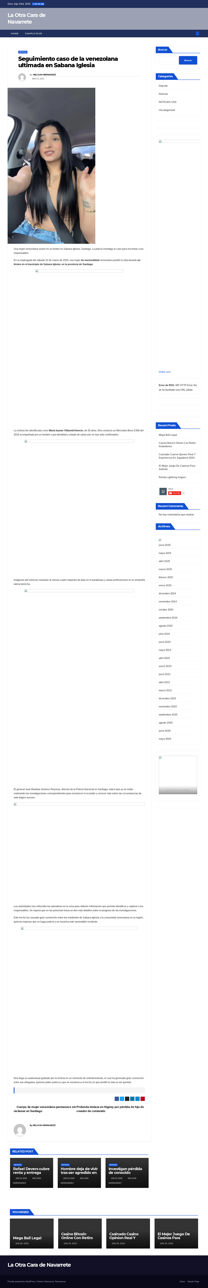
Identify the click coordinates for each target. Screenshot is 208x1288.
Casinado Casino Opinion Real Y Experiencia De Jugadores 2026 (123, 1240)
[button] (192, 33)
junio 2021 (165, 674)
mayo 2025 (165, 553)
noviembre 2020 (168, 706)
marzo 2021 (165, 690)
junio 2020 (165, 730)
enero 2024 (165, 666)
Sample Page (33, 33)
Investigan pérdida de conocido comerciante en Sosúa (125, 1174)
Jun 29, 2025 (22, 1243)
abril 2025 (164, 561)
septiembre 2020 (168, 714)
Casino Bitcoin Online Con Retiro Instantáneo (77, 1238)
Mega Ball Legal (168, 435)
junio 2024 (165, 642)
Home (14, 33)
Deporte (163, 86)
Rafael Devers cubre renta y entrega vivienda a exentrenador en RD (31, 1174)
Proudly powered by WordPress (22, 1281)
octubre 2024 (166, 609)
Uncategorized (167, 110)
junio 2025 (165, 545)
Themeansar (60, 1281)
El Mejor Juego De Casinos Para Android (174, 1238)
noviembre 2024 (168, 601)
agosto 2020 (166, 722)
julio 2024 (164, 634)
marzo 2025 (165, 569)
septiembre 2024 (168, 617)
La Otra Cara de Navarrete (39, 1265)
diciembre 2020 (167, 698)
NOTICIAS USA (167, 102)
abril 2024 (164, 658)
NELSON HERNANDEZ (44, 74)
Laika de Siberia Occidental (178, 790)
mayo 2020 (165, 739)
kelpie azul (165, 372)
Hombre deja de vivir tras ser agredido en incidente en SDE (79, 1173)
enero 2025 (165, 585)
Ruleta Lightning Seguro (172, 477)
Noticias (22, 52)
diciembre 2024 (167, 593)
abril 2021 (164, 682)
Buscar (162, 49)
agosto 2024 (166, 625)
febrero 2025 (166, 577)
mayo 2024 (165, 650)
